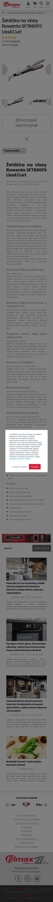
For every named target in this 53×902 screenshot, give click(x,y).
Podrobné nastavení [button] (19, 466)
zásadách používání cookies (19, 458)
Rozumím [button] (34, 466)
